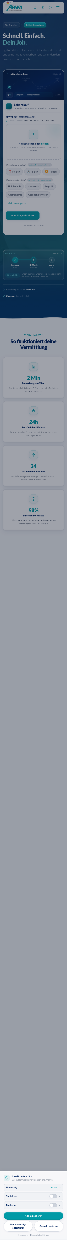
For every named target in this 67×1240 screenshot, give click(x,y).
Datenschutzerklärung (39, 1235)
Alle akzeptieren (33, 1215)
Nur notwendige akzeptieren (18, 1226)
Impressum (22, 1235)
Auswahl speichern (49, 1226)
